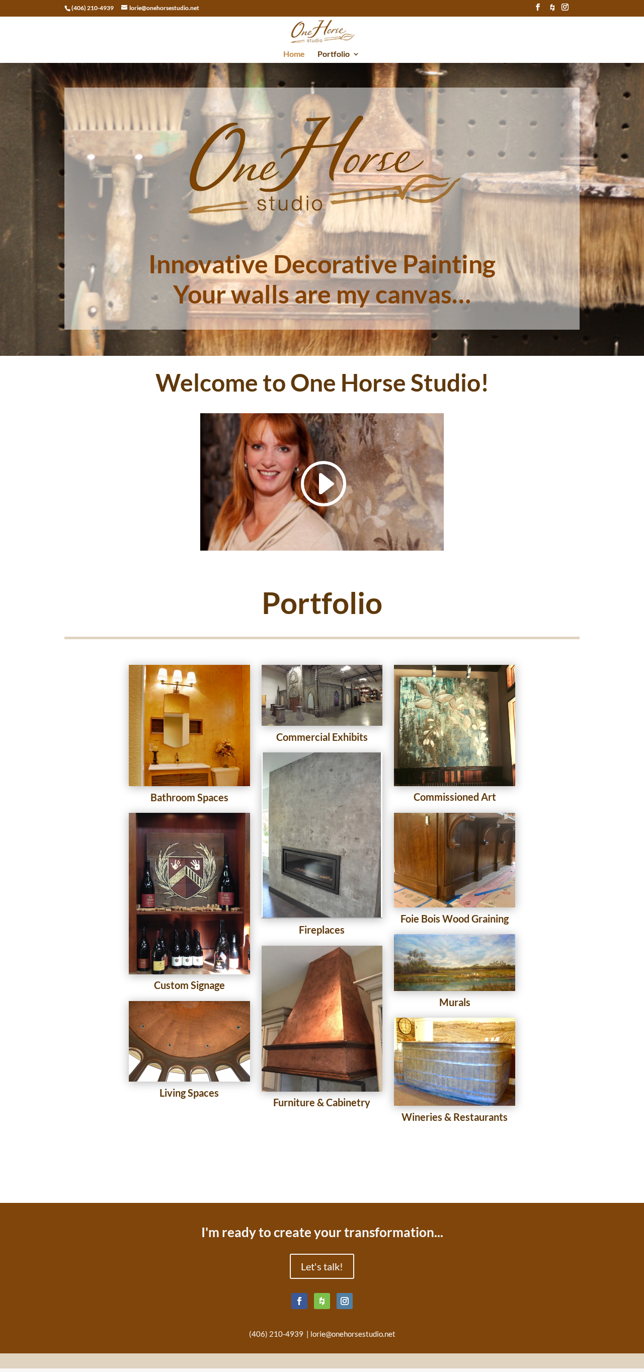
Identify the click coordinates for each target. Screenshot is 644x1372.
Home (294, 54)
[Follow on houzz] (322, 1301)
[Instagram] (565, 10)
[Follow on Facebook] (299, 1301)
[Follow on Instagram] (345, 1301)
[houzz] (552, 10)
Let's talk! (322, 1266)
